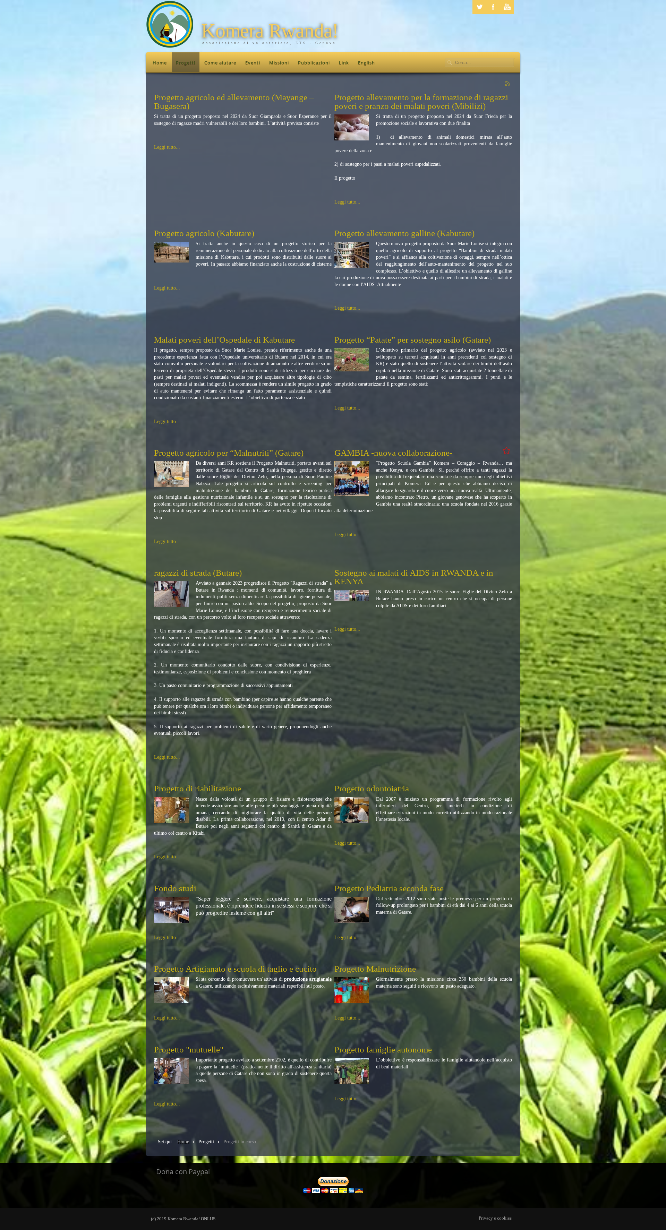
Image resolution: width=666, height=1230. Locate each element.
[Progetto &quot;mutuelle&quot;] (171, 1070)
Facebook (493, 7)
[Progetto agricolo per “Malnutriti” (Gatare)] (171, 473)
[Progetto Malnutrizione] (351, 989)
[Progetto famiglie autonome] (351, 1070)
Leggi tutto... (167, 147)
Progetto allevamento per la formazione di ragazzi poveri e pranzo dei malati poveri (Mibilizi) (421, 102)
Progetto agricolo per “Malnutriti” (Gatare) (229, 452)
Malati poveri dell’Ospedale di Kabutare (224, 339)
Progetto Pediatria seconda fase (389, 888)
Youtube (507, 7)
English (366, 62)
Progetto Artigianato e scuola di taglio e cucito (235, 968)
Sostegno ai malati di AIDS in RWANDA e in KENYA (413, 577)
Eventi (252, 62)
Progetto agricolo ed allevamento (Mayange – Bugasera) (234, 102)
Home (160, 62)
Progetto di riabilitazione (197, 788)
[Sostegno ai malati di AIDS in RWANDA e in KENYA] (351, 595)
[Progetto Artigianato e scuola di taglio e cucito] (171, 989)
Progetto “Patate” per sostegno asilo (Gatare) (412, 339)
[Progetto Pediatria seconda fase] (351, 909)
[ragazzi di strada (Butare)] (171, 593)
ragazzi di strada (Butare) (198, 572)
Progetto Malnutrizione (375, 968)
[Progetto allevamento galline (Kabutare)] (351, 254)
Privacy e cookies (495, 1218)
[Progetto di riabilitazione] (171, 809)
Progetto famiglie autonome (383, 1049)
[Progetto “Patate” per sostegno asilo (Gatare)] (351, 359)
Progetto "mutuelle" (188, 1049)
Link (344, 62)
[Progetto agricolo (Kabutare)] (171, 251)
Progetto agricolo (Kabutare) (204, 233)
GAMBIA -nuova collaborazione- (393, 452)
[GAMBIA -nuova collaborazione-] (351, 478)
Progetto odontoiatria (371, 788)
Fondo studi (175, 888)
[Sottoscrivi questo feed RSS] (508, 84)
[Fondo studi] (171, 909)
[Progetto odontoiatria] (351, 809)
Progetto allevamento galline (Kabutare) (404, 233)
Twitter (479, 7)
